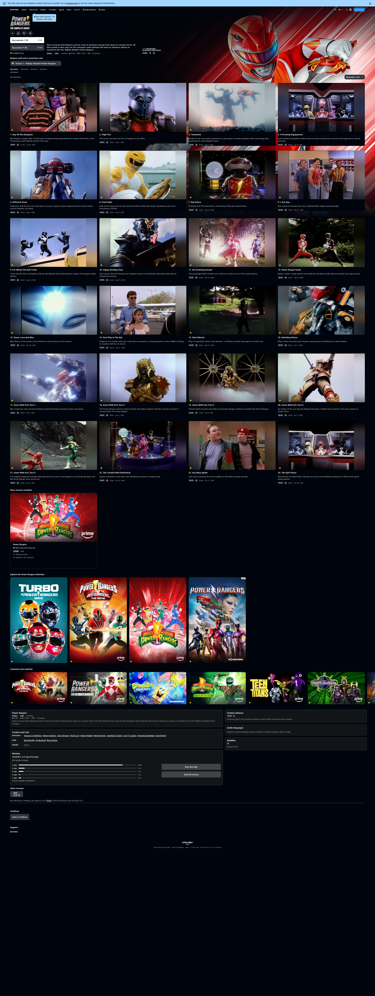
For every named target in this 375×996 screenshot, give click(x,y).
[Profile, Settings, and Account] (351, 10)
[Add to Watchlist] (12, 33)
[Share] (30, 33)
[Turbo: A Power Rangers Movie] (38, 620)
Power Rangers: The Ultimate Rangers (98, 688)
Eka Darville (150, 49)
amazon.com (72, 3)
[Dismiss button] (370, 3)
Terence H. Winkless (33, 735)
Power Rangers (53, 517)
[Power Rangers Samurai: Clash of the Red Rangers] (98, 620)
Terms (49, 800)
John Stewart (63, 735)
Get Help (14, 831)
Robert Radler (86, 735)
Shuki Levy (74, 735)
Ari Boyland (146, 50)
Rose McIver (156, 50)
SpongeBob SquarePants (157, 688)
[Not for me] (24, 33)
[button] (24, 780)
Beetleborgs (336, 688)
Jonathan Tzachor (114, 735)
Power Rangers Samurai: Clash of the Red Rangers (38, 688)
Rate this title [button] (191, 767)
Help (186, 847)
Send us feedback (178, 847)
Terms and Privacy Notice (161, 847)
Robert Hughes (49, 735)
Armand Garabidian (146, 735)
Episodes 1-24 (352, 77)
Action (49, 53)
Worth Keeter (100, 735)
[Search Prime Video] (335, 10)
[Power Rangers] (157, 620)
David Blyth (161, 735)
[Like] (18, 33)
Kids (56, 53)
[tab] (14, 69)
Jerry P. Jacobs (129, 735)
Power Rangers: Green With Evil (217, 688)
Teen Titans (276, 688)
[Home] (14, 9)
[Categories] (347, 10)
